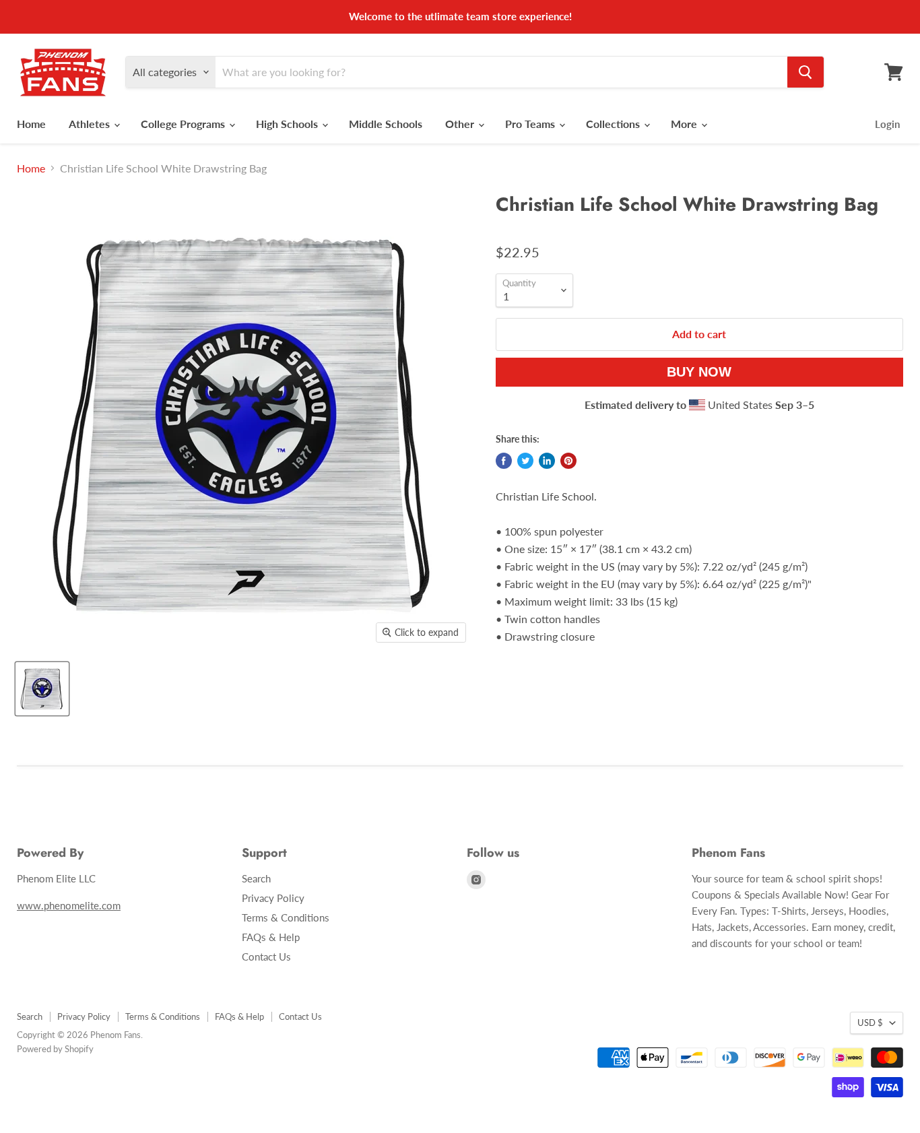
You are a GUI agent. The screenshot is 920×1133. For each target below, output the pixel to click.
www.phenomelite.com (69, 905)
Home (31, 123)
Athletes (90, 123)
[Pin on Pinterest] (568, 461)
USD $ (870, 1022)
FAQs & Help (271, 937)
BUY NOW (699, 371)
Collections (614, 123)
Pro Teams (531, 123)
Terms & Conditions (285, 917)
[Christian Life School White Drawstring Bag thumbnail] (42, 688)
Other (461, 123)
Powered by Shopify (55, 1048)
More (685, 123)
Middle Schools (385, 123)
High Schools (288, 123)
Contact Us (266, 956)
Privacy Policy (273, 898)
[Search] (805, 72)
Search (256, 878)
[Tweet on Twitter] (525, 461)
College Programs (184, 123)
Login (887, 124)
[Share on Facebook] (504, 461)
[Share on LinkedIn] (547, 461)
